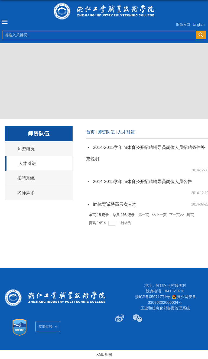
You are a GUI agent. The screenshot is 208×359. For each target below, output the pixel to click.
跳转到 (126, 223)
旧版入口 (183, 24)
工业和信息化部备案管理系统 (165, 308)
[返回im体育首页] (104, 11)
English (198, 24)
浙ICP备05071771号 (152, 297)
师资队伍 (106, 132)
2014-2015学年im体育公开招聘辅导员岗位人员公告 (142, 181)
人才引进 (126, 132)
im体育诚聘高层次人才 (114, 204)
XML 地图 (104, 355)
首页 (90, 132)
